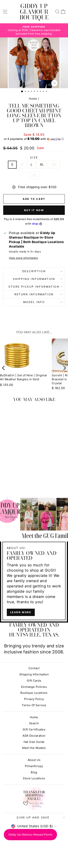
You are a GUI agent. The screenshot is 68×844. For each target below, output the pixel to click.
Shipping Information (34, 674)
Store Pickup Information (34, 286)
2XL (34, 175)
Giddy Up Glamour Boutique (34, 12)
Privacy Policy (34, 699)
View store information (23, 257)
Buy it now (34, 210)
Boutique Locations (34, 693)
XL (42, 164)
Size (34, 157)
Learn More (20, 612)
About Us (34, 760)
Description (34, 271)
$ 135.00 (6, 385)
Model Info (34, 302)
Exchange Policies (34, 687)
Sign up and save (33, 817)
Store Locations (34, 778)
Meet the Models (34, 748)
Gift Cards (34, 680)
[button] (34, 139)
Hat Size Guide (34, 742)
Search (34, 723)
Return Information (34, 294)
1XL (54, 164)
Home (33, 98)
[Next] (64, 368)
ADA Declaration (33, 735)
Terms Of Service (34, 705)
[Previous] (4, 368)
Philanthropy (34, 766)
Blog (34, 772)
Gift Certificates (34, 729)
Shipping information (34, 278)
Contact (34, 668)
